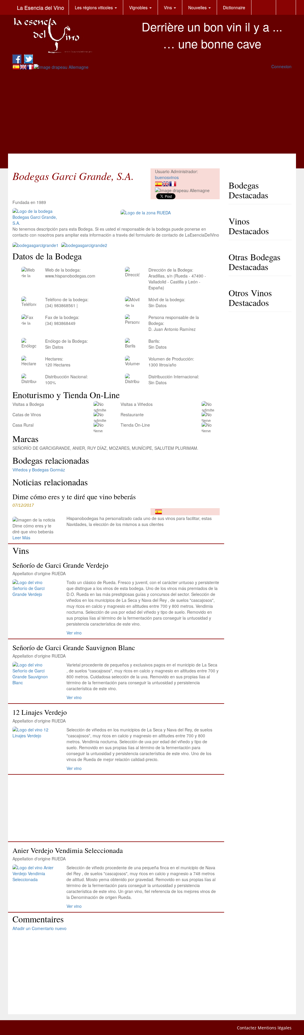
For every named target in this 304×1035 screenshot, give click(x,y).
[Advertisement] (152, 112)
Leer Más (21, 537)
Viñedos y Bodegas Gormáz (38, 470)
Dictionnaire (234, 7)
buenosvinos (167, 177)
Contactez (246, 1028)
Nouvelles (198, 7)
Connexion (281, 66)
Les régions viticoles (94, 7)
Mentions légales (275, 1028)
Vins (168, 7)
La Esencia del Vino (40, 7)
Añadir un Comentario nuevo (39, 928)
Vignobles (139, 7)
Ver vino (74, 633)
